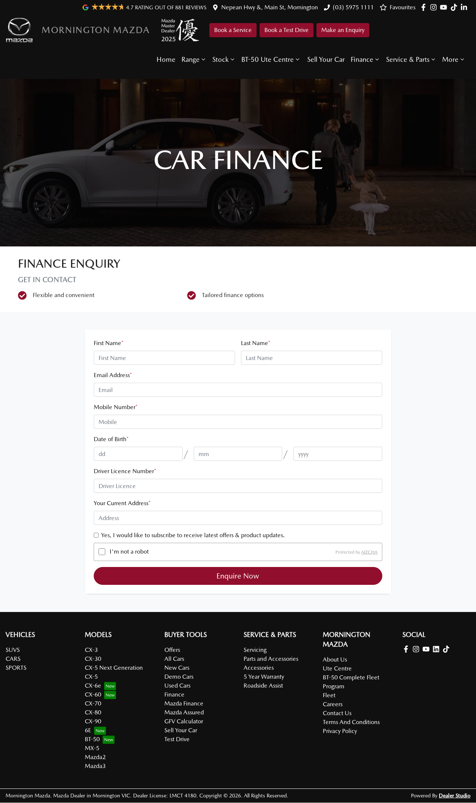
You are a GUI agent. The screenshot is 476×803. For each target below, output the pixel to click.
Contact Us (337, 713)
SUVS (13, 649)
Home (166, 59)
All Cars (174, 658)
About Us (335, 659)
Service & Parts (408, 59)
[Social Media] (455, 7)
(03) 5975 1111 (353, 7)
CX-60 (93, 694)
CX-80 (93, 712)
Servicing (255, 649)
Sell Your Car (326, 59)
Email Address (113, 375)
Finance (362, 59)
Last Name (255, 343)
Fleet (329, 695)
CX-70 (93, 703)
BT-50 (92, 739)
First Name (108, 343)
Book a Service (233, 30)
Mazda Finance (183, 703)
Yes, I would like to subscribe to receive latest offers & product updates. (193, 535)
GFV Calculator (183, 721)
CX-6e (93, 685)
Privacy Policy (340, 731)
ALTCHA (369, 551)
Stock (220, 59)
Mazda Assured (184, 712)
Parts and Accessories (271, 658)
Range (190, 59)
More (450, 59)
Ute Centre (337, 668)
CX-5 (91, 676)
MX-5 (92, 748)
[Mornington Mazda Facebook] (425, 7)
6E (88, 730)
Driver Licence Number (125, 471)
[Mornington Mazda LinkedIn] (465, 7)
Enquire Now (237, 575)
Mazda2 (95, 757)
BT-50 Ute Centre (267, 59)
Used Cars (177, 685)
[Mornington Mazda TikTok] (448, 649)
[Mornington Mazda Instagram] (435, 7)
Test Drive (177, 739)
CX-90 (93, 721)
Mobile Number (116, 407)
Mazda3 (95, 765)
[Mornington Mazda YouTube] (445, 7)
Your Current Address (122, 503)
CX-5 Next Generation (114, 667)
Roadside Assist (263, 685)
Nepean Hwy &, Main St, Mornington (269, 7)
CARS (13, 658)
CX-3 (91, 649)
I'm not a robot (129, 551)
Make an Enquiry (342, 30)
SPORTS (16, 667)
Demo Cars (178, 676)
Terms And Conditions (351, 722)
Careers (332, 704)
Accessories (259, 667)
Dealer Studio (454, 796)
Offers (172, 649)
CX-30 (93, 658)
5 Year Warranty (264, 676)
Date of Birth (111, 439)
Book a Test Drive (286, 30)
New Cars (176, 667)
